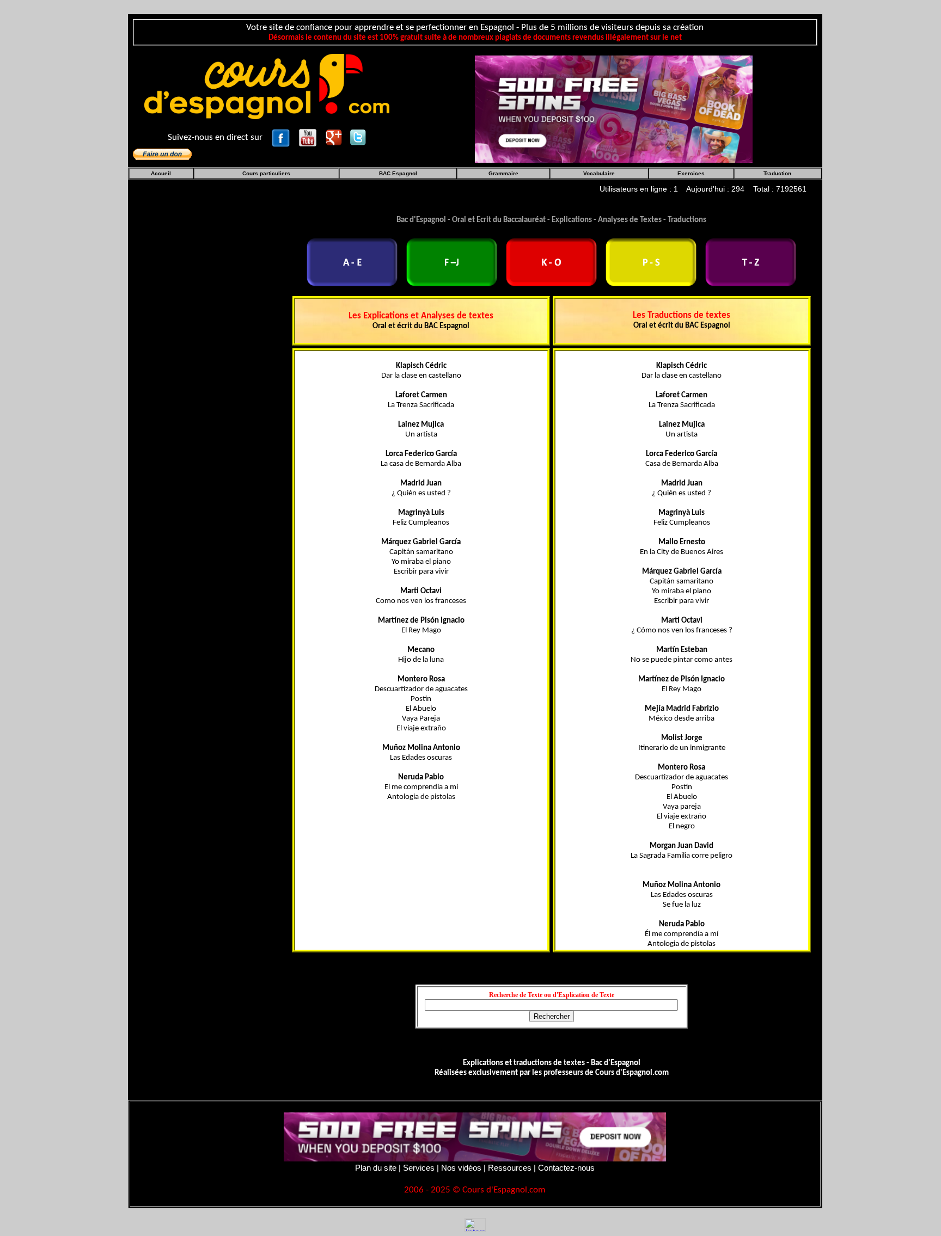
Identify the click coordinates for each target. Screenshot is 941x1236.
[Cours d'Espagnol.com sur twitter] (357, 137)
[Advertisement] (229, 478)
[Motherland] (614, 108)
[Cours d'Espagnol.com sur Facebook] (281, 137)
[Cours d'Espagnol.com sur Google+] (335, 137)
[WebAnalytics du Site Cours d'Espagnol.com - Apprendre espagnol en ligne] (475, 1224)
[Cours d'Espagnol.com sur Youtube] (309, 137)
